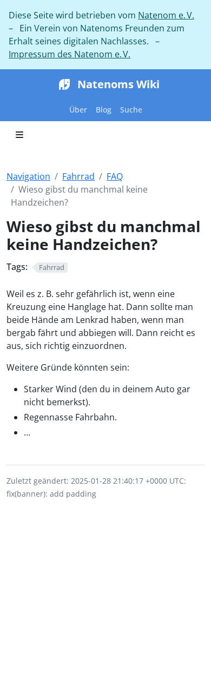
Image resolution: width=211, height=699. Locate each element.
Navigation (28, 176)
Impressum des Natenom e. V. (69, 54)
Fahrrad (78, 176)
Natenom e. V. (166, 15)
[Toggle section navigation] (19, 135)
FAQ (115, 176)
